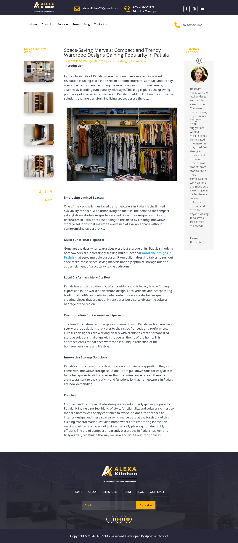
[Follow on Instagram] (194, 9)
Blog (87, 24)
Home (33, 24)
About (93, 492)
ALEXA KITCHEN (77, 61)
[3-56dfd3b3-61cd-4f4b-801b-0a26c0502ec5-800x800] (39, 112)
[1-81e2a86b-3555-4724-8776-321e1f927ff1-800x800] (39, 144)
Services (63, 24)
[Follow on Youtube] (202, 9)
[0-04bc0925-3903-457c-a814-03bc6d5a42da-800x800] (39, 175)
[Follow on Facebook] (186, 9)
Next (48, 200)
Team (76, 24)
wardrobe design (118, 61)
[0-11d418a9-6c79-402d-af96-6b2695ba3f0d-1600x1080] (39, 80)
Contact (157, 492)
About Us (47, 24)
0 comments (138, 61)
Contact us (101, 24)
